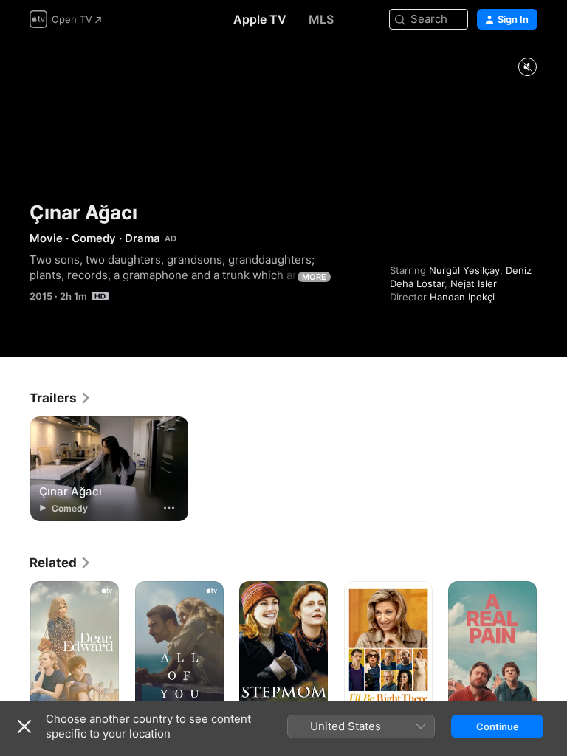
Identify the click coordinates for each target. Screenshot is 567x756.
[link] (61, 398)
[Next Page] (552, 647)
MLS (321, 19)
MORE (314, 277)
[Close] (24, 726)
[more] (169, 508)
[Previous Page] (14, 647)
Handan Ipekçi (462, 297)
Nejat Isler (473, 283)
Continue (497, 726)
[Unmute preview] (527, 67)
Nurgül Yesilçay (464, 270)
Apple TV (259, 19)
